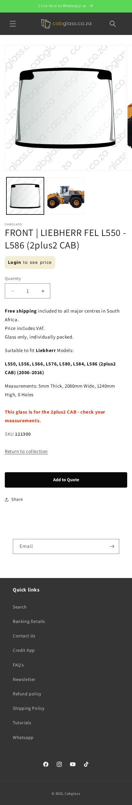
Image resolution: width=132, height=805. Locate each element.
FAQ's (18, 665)
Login (14, 262)
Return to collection (26, 451)
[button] (13, 24)
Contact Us (24, 636)
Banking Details (29, 621)
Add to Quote (66, 479)
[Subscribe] (112, 546)
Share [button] (17, 499)
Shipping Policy (29, 708)
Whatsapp (23, 737)
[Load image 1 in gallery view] (25, 196)
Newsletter (24, 679)
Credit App (24, 650)
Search (20, 607)
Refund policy (27, 694)
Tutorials (22, 722)
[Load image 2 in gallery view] (66, 196)
